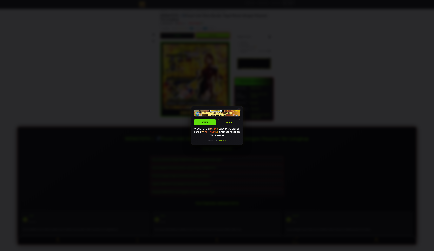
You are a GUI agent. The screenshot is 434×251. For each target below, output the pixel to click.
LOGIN (229, 122)
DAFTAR (205, 122)
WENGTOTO (223, 140)
